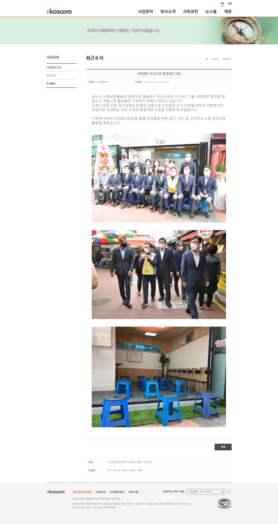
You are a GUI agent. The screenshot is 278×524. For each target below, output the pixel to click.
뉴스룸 (211, 11)
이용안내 (101, 492)
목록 (223, 447)
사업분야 (145, 11)
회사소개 (167, 11)
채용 (228, 11)
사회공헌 (190, 11)
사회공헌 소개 (53, 67)
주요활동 (50, 83)
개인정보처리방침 (82, 492)
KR (222, 3)
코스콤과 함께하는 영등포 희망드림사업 (129, 462)
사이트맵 (133, 492)
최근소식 (50, 75)
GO (228, 491)
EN (230, 3)
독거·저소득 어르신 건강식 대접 (124, 470)
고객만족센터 (117, 492)
